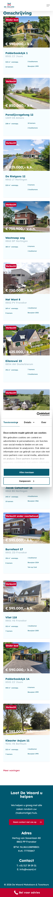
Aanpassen (25, 481)
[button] (48, 5)
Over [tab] (43, 422)
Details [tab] (27, 422)
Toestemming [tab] (10, 422)
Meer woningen (11, 770)
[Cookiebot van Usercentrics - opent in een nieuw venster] (37, 414)
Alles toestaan (26, 472)
